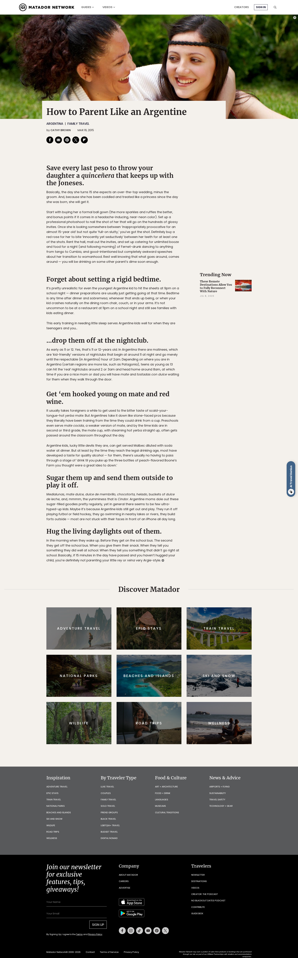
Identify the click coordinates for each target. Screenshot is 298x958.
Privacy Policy (170, 502)
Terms (154, 502)
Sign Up (183, 494)
